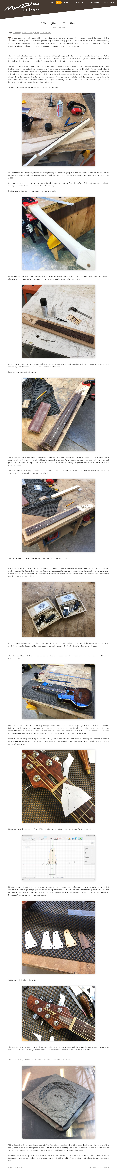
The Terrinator (52, 1145)
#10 (53, 55)
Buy (52, 2)
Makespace (51, 279)
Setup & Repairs (93, 2)
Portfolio (68, 2)
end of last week (14, 58)
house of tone (27, 32)
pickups (36, 32)
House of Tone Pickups (25, 576)
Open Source (80, 2)
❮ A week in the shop (15, 1167)
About (112, 2)
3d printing (17, 32)
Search (104, 2)
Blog (59, 2)
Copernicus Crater (21, 1145)
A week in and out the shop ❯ (99, 1167)
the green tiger (45, 32)
